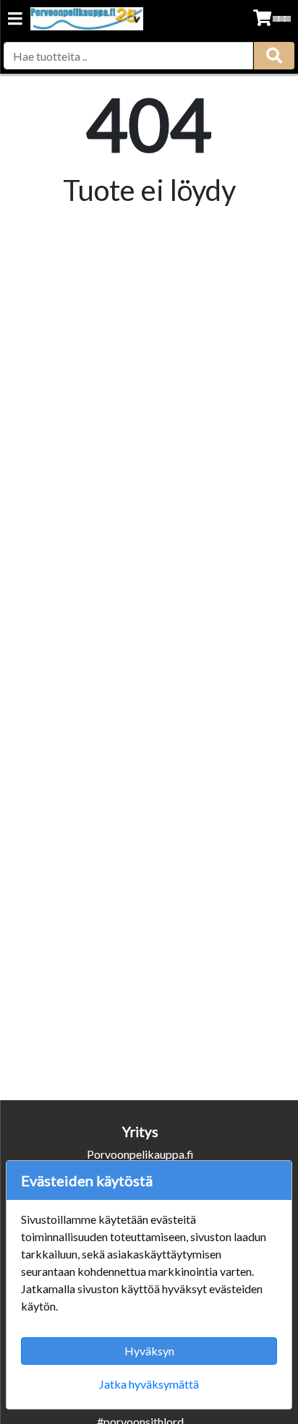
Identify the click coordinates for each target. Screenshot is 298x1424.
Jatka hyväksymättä (149, 1384)
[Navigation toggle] (15, 20)
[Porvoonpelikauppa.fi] (86, 19)
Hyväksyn (149, 1350)
